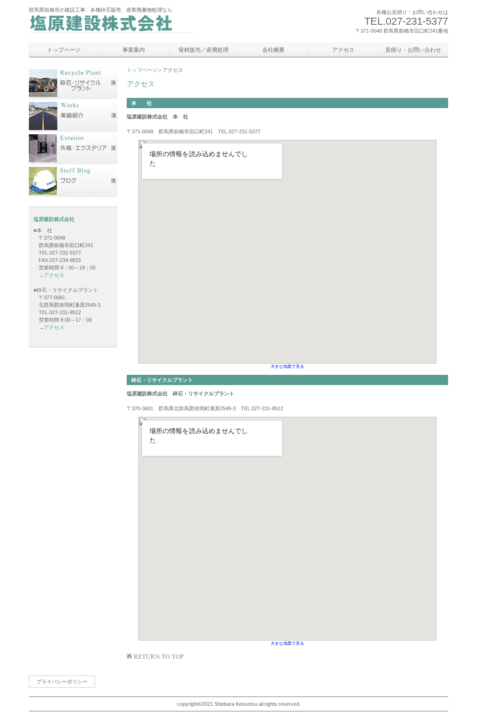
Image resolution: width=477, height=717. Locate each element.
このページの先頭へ (157, 656)
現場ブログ (73, 181)
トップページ (142, 70)
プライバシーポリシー (62, 681)
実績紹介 (73, 115)
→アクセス (49, 275)
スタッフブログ (73, 83)
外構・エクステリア (73, 148)
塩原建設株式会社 (115, 25)
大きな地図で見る (287, 366)
